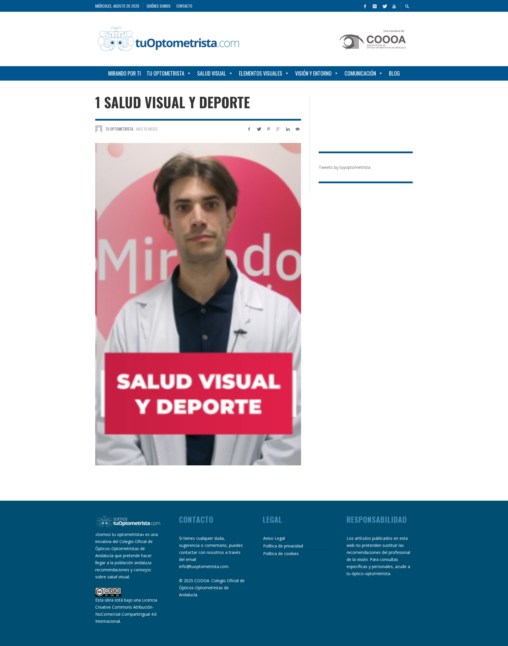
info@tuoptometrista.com (203, 566)
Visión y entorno (313, 73)
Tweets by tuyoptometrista (344, 167)
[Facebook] (364, 6)
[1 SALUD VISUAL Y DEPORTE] (198, 304)
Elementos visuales (260, 73)
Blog (394, 73)
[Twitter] (384, 6)
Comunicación (360, 73)
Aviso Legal (274, 538)
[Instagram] (374, 6)
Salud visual (211, 73)
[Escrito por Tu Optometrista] (98, 128)
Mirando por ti (124, 73)
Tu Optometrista (165, 73)
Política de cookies (281, 553)
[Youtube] (394, 6)
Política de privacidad (283, 546)
